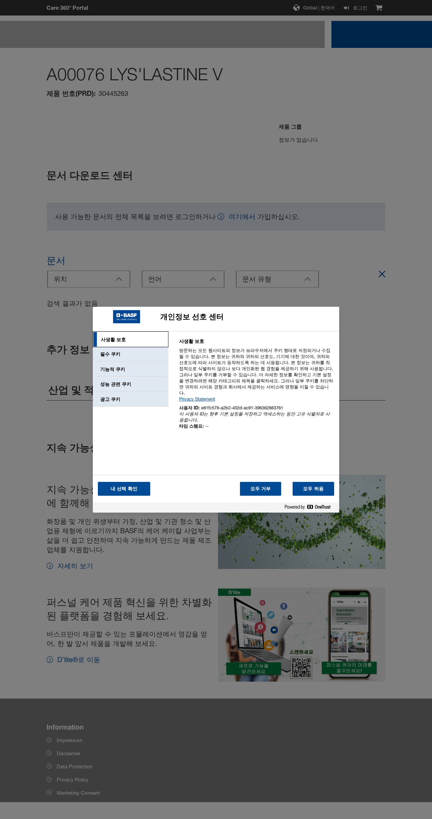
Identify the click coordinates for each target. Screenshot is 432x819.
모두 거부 (260, 488)
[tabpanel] (256, 387)
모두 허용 (313, 488)
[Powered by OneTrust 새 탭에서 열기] (310, 508)
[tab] (130, 339)
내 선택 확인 (124, 488)
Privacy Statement (197, 399)
